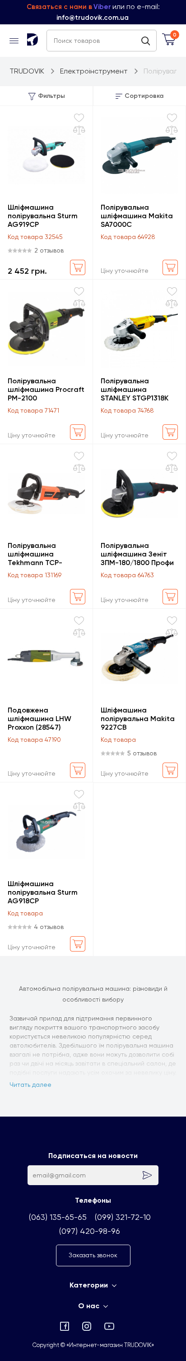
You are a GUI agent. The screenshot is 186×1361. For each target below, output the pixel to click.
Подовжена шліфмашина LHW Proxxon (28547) (39, 718)
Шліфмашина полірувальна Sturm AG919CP (43, 216)
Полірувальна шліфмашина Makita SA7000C (137, 216)
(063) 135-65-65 (58, 1217)
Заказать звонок (93, 1255)
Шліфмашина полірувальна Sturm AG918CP (43, 892)
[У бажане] (79, 118)
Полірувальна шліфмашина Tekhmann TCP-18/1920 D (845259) (39, 554)
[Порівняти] (79, 130)
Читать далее (30, 1084)
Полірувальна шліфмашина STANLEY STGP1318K (134, 389)
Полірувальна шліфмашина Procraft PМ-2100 (46, 389)
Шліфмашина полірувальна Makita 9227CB (138, 718)
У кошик (77, 267)
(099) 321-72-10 (123, 1217)
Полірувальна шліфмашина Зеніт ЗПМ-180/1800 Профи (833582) (137, 554)
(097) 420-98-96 (89, 1231)
